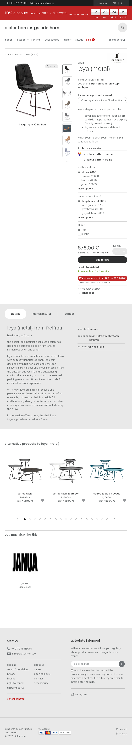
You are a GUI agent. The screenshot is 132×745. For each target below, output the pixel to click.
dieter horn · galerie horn (32, 28)
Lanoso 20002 (89, 180)
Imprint (11, 678)
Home (8, 54)
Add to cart (102, 259)
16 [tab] (102, 519)
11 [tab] (76, 519)
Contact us (87, 293)
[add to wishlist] (42, 501)
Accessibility (41, 683)
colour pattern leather (99, 154)
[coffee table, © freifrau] (25, 488)
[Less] (115, 251)
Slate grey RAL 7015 (92, 205)
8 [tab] (61, 519)
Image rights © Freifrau (32, 124)
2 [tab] (30, 519)
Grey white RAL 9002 (92, 213)
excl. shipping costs (100, 253)
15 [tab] (97, 519)
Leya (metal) (32, 54)
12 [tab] (81, 519)
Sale (88, 39)
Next (67, 162)
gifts (67, 39)
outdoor (21, 39)
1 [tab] (24, 519)
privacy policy (78, 674)
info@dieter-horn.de (24, 653)
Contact (38, 678)
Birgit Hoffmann (98, 83)
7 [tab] (55, 519)
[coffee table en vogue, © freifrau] (107, 488)
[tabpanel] (25, 482)
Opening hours (42, 674)
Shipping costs (15, 688)
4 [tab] (40, 519)
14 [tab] (92, 519)
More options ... (87, 188)
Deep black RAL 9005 (93, 201)
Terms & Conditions (18, 669)
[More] (123, 251)
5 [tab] (45, 519)
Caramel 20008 (90, 176)
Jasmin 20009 (89, 184)
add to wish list (90, 267)
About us (39, 665)
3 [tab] (35, 519)
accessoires (52, 39)
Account (103, 3)
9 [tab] (66, 519)
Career (38, 669)
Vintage (79, 39)
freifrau (18, 54)
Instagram (81, 694)
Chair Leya (97, 346)
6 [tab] (50, 519)
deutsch (123, 729)
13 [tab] (86, 519)
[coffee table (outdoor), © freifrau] (66, 488)
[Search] (122, 27)
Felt (83, 230)
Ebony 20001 (89, 172)
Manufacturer (117, 39)
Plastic (85, 234)
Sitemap (11, 665)
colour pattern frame (98, 159)
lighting (35, 39)
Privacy (11, 674)
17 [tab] (107, 519)
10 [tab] (71, 519)
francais (123, 733)
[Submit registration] (122, 664)
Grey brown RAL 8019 (92, 209)
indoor (8, 39)
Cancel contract (16, 699)
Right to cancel (15, 683)
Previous (17, 519)
